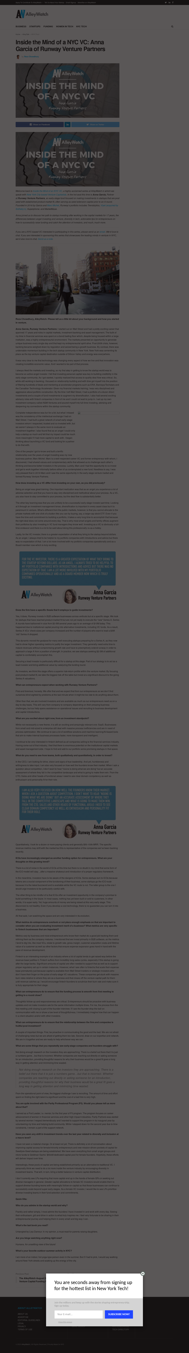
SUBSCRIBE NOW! (119, 1314)
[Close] (143, 1273)
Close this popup (65, 1322)
